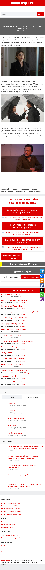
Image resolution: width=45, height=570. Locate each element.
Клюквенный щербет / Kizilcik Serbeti (15, 370)
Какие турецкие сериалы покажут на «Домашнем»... (22, 241)
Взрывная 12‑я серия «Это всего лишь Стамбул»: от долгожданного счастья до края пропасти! (25, 448)
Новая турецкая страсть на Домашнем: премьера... (22, 226)
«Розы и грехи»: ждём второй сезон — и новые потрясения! (24, 476)
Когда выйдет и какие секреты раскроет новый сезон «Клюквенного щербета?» (24, 485)
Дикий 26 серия (22, 271)
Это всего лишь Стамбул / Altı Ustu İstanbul (17, 341)
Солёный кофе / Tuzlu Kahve (11, 306)
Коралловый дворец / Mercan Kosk (14, 318)
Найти (40, 14)
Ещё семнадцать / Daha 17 (11, 335)
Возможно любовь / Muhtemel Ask (14, 329)
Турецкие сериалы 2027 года (11, 503)
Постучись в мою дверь (16, 418)
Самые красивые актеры (10, 535)
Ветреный (11, 411)
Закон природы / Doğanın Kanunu (13, 323)
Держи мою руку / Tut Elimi (11, 294)
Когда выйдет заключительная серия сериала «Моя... (22, 211)
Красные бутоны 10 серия (23, 264)
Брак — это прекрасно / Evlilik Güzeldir (15, 300)
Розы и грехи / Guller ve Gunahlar (13, 358)
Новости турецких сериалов (11, 256)
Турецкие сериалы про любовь (12, 538)
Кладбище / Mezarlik (8, 376)
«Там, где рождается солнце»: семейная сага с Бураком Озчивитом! (23, 466)
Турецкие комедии (7, 522)
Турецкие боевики (7, 527)
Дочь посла (12, 425)
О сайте (4, 546)
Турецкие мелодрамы (8, 525)
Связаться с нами (7, 552)
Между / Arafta (6, 353)
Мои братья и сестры (15, 433)
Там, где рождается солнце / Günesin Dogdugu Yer (20, 312)
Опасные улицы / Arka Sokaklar (12, 382)
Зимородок (12, 403)
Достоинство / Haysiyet (9, 347)
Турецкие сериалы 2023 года (11, 514)
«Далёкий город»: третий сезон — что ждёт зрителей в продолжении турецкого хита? (23, 457)
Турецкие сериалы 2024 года (11, 511)
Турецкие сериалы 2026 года (11, 506)
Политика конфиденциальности (12, 549)
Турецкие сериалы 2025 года (11, 509)
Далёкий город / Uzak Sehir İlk (12, 364)
